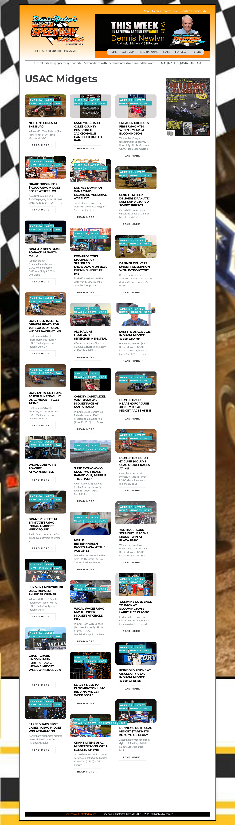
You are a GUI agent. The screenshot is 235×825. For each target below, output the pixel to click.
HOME (113, 51)
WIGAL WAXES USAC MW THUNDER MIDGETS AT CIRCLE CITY (89, 614)
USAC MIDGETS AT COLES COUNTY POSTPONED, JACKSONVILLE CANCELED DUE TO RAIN (88, 131)
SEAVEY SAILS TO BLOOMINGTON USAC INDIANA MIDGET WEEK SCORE (89, 690)
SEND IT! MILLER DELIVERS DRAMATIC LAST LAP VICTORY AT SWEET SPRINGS (135, 200)
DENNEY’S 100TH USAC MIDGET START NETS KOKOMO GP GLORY (135, 731)
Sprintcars (107, 723)
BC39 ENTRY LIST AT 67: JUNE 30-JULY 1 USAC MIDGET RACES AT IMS (134, 463)
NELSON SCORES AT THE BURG (43, 124)
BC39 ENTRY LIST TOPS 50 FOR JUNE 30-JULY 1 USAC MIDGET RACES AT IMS (45, 398)
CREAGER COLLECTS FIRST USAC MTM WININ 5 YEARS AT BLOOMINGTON (134, 128)
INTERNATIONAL (148, 51)
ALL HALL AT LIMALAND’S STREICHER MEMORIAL (90, 335)
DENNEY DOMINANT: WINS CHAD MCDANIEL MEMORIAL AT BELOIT (90, 193)
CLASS (166, 51)
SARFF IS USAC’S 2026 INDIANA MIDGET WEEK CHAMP (135, 335)
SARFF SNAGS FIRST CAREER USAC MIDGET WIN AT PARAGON (45, 727)
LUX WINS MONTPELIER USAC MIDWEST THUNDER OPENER (46, 590)
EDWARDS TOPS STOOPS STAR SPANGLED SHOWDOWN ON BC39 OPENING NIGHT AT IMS (90, 264)
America (36, 100)
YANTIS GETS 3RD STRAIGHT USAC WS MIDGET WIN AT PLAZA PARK (133, 535)
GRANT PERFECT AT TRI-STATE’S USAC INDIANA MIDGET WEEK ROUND (43, 524)
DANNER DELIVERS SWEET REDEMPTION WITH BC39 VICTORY (134, 266)
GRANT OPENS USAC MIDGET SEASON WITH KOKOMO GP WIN (90, 746)
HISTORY (196, 51)
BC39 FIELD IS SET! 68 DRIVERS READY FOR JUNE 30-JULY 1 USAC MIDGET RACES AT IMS (45, 326)
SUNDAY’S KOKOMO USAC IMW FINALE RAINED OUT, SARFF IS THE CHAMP (90, 473)
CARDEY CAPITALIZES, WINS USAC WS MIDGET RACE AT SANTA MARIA (90, 402)
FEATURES (180, 51)
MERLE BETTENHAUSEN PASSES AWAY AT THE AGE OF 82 (89, 545)
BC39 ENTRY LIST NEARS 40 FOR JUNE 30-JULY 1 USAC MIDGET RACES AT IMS (135, 405)
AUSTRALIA (128, 51)
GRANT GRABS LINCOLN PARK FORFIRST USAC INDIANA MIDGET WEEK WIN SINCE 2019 (45, 664)
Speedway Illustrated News (81, 814)
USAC (57, 103)
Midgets (45, 103)
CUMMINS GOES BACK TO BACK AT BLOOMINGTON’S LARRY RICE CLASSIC (135, 607)
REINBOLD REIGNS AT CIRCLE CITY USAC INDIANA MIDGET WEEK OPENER (135, 675)
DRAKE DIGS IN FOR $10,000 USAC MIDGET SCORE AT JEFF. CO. (44, 187)
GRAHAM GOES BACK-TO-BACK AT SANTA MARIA (45, 252)
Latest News (79, 587)
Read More (41, 145)
